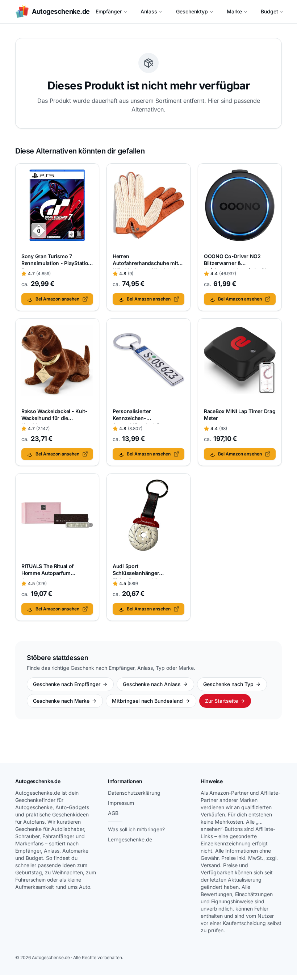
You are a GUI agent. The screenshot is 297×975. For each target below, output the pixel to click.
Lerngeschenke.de (130, 839)
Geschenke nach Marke (61, 701)
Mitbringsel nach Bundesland (147, 701)
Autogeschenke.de (37, 781)
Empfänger (109, 11)
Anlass (149, 11)
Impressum (121, 803)
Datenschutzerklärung (134, 793)
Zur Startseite (221, 701)
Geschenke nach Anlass (152, 684)
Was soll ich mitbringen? (136, 829)
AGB (113, 813)
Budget (269, 11)
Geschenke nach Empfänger (66, 684)
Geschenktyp (192, 11)
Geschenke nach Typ (228, 684)
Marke (234, 11)
